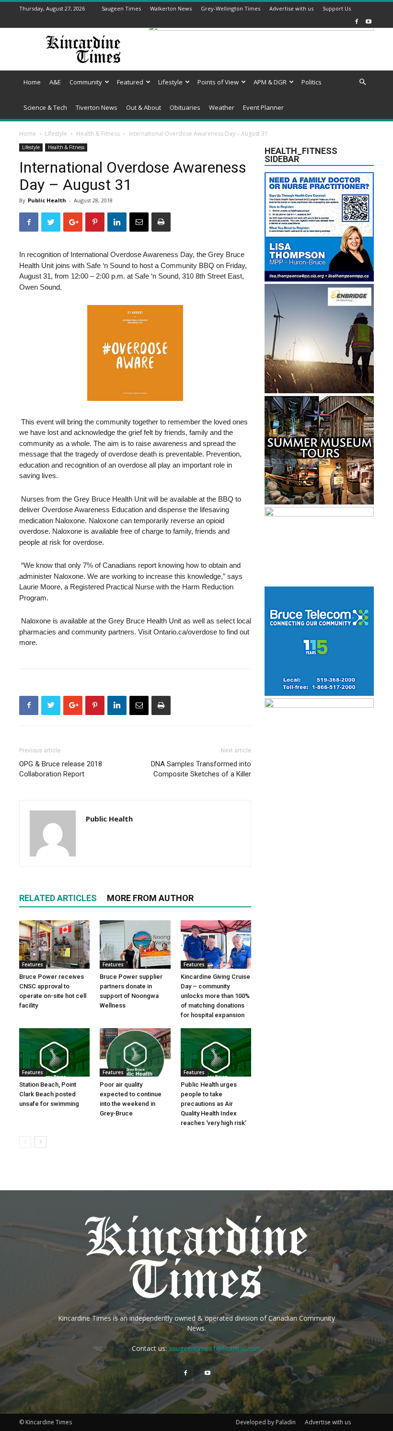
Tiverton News (96, 107)
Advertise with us (291, 8)
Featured (130, 82)
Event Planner (263, 107)
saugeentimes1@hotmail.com (215, 1348)
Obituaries (185, 107)
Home (32, 82)
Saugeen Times (121, 8)
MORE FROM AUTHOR (150, 898)
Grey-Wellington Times (230, 8)
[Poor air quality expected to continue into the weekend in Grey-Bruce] (135, 1052)
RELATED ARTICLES (58, 898)
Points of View (218, 82)
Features (32, 964)
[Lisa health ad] (319, 278)
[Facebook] (356, 21)
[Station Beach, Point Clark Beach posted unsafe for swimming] (54, 1052)
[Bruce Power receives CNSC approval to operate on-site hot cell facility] (54, 944)
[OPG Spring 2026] (319, 705)
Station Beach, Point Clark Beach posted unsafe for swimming (49, 1094)
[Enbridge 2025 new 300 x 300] (319, 390)
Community (85, 82)
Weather (221, 107)
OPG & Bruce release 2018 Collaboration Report (60, 769)
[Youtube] (368, 21)
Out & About (143, 107)
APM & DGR (270, 82)
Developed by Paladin (266, 1422)
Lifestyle (170, 82)
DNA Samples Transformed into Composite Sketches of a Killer (201, 769)
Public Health (47, 200)
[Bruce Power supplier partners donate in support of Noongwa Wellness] (135, 944)
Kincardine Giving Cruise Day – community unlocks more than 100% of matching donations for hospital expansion (215, 996)
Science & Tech (45, 107)
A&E (55, 82)
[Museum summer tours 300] (319, 501)
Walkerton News (171, 8)
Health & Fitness (98, 133)
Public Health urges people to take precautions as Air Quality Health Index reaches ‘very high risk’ (213, 1103)
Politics (311, 82)
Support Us (337, 8)
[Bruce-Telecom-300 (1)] (319, 693)
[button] (362, 82)
